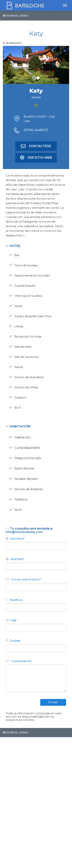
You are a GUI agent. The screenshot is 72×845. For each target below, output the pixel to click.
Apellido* (17, 559)
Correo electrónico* (26, 579)
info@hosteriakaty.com (24, 532)
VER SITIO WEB (39, 157)
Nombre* (17, 538)
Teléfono (16, 600)
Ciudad (15, 640)
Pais (14, 620)
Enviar (53, 702)
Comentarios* (21, 661)
